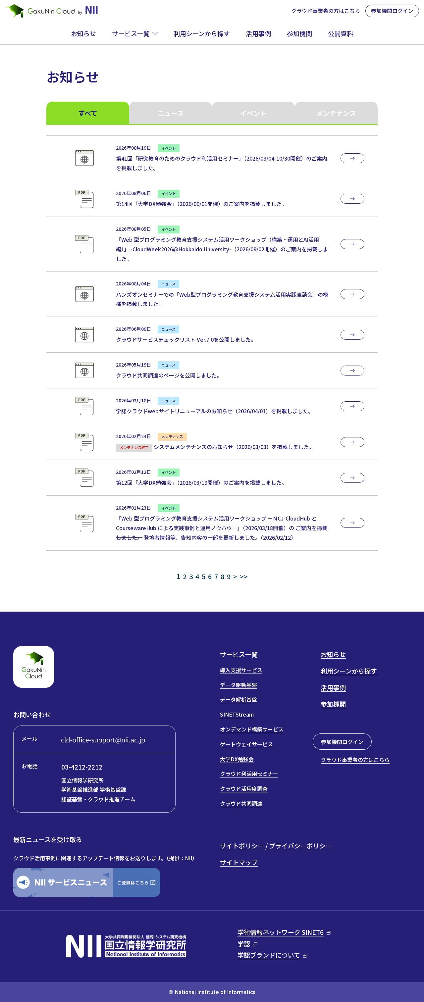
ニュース (171, 113)
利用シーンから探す (202, 33)
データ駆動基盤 (238, 685)
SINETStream (237, 714)
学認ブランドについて (269, 954)
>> (244, 576)
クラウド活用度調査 (244, 788)
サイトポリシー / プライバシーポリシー (276, 845)
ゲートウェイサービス (246, 744)
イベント (253, 113)
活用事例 (258, 33)
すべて (87, 113)
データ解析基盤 (238, 699)
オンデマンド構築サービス (252, 729)
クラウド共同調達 (241, 803)
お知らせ (83, 33)
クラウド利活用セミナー (249, 773)
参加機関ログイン (392, 11)
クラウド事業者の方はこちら (325, 11)
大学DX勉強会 (237, 759)
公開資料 (340, 33)
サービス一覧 (131, 33)
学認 (244, 943)
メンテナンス (336, 113)
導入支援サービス (241, 670)
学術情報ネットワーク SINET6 (281, 931)
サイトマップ (239, 862)
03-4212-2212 (81, 766)
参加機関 (299, 33)
